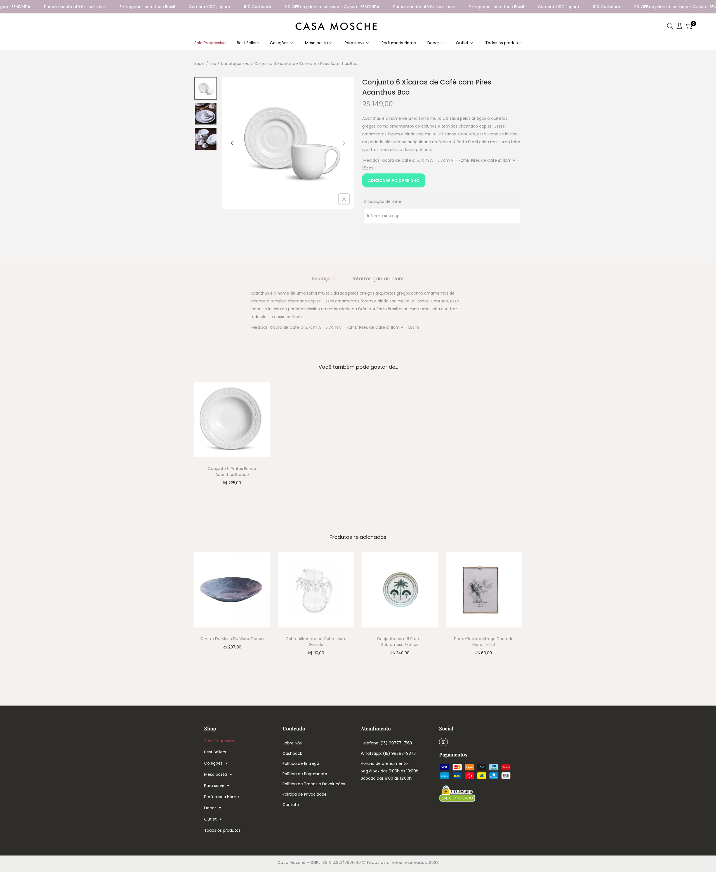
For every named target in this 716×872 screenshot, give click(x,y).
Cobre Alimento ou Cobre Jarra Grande (316, 641)
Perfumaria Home (221, 797)
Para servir (214, 785)
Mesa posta (215, 774)
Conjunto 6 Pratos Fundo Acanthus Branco (232, 471)
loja (212, 63)
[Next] (344, 143)
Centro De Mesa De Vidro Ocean (232, 638)
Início (199, 63)
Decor (210, 808)
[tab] (322, 279)
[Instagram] (443, 742)
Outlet (210, 819)
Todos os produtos (222, 830)
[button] (358, 310)
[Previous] (232, 143)
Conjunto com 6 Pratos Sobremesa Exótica (400, 641)
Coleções (213, 763)
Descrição (322, 278)
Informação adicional (380, 278)
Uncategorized (235, 63)
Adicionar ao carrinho (394, 180)
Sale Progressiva (219, 741)
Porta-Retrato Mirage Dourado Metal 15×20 (484, 641)
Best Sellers (215, 752)
